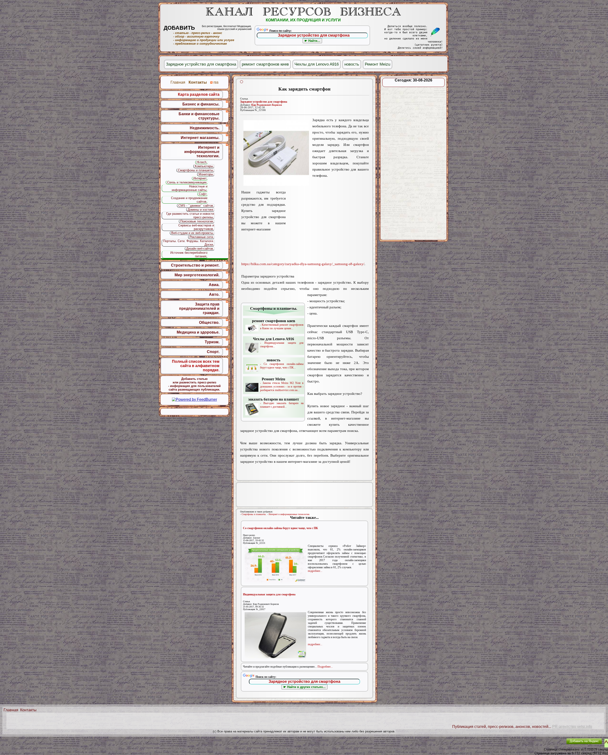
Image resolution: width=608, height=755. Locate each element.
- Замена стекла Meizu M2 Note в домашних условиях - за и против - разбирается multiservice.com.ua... (282, 384)
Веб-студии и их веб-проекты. (192, 233)
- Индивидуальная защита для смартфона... (278, 342)
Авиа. (214, 285)
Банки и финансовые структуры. (199, 116)
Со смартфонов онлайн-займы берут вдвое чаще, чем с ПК (280, 528)
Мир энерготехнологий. (197, 275)
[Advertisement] (327, 226)
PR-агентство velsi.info (572, 727)
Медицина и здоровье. (198, 332)
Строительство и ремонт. (195, 265)
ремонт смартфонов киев (265, 64)
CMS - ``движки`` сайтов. (196, 205)
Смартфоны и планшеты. (254, 514)
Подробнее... (325, 666)
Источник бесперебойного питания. (188, 254)
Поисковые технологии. (197, 221)
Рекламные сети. (202, 237)
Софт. (203, 194)
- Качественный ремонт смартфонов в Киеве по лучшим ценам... (278, 324)
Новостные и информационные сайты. (189, 188)
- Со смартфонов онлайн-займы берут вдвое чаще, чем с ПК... (282, 363)
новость (351, 64)
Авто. (214, 294)
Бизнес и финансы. (200, 104)
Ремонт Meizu (377, 64)
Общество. (209, 322)
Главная (11, 710)
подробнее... (315, 571)
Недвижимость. (204, 128)
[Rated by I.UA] (552, 744)
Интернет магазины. (200, 138)
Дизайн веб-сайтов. (200, 248)
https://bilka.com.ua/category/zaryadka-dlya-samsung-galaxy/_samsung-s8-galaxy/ (302, 264)
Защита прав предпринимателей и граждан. (199, 308)
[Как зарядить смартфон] (276, 153)
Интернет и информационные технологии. (289, 514)
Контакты (28, 710)
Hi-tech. (202, 162)
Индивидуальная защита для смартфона (269, 594)
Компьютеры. (204, 166)
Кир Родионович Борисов (266, 105)
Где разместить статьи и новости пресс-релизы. (190, 215)
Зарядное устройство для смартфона (263, 101)
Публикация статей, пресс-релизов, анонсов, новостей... (501, 727)
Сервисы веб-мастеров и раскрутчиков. (196, 227)
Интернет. (200, 178)
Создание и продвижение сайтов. (189, 199)
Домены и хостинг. (201, 209)
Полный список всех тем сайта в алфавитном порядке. (195, 365)
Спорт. (213, 352)
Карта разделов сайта (198, 94)
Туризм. (212, 342)
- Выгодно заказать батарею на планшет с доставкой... (276, 402)
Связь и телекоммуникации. (187, 182)
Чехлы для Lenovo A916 (316, 64)
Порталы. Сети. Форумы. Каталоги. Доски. (188, 242)
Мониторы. (206, 174)
